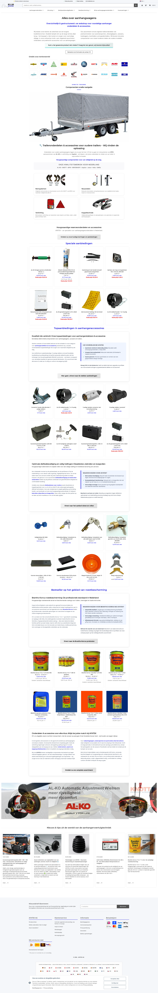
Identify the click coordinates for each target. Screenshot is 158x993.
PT (90, 971)
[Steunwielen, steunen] (54, 131)
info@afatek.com (90, 1)
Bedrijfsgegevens (37, 988)
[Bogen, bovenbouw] (93, 102)
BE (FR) (94, 967)
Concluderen (115, 987)
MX (84, 971)
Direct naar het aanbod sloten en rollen (79, 506)
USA (77, 971)
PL (56, 971)
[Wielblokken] (98, 136)
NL (102, 967)
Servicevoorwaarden (86, 925)
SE (97, 971)
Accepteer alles (115, 978)
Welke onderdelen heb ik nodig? (38, 925)
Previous (31, 267)
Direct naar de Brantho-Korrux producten (79, 641)
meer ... (5, 882)
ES (42, 971)
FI (103, 971)
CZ (110, 971)
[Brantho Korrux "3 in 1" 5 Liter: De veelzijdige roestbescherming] (141, 844)
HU (117, 971)
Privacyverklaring (88, 985)
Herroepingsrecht (59, 935)
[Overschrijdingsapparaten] (38, 132)
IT (115, 967)
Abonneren (123, 906)
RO (80, 974)
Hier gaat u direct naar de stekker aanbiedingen (79, 376)
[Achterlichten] (117, 119)
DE (45, 967)
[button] (142, 5)
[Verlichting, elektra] (96, 118)
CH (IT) (77, 967)
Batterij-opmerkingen (86, 933)
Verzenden (83, 930)
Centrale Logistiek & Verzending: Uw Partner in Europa (65, 923)
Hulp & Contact (59, 926)
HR (86, 974)
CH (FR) (68, 967)
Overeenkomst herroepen (36, 950)
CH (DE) (59, 967)
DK (49, 971)
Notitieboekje (58, 932)
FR (109, 967)
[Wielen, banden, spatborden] (107, 129)
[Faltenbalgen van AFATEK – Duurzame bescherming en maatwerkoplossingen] (79, 844)
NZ (69, 971)
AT (51, 967)
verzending (48, 953)
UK (63, 971)
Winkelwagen (58, 929)
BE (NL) (86, 967)
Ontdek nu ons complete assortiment (79, 770)
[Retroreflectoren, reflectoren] (89, 127)
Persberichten (33, 922)
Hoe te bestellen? (33, 928)
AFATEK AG (81, 957)
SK (73, 974)
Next (126, 267)
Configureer (115, 983)
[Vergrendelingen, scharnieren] (81, 126)
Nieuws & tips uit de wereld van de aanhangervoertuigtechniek (79, 828)
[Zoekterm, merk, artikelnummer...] (136, 5)
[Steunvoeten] (125, 125)
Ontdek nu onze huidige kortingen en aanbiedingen (79, 237)
